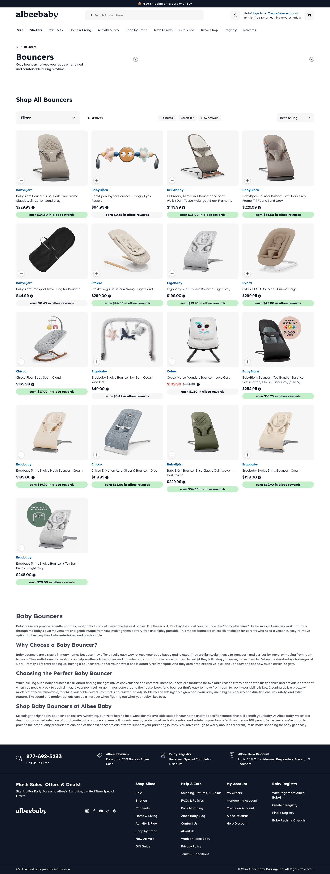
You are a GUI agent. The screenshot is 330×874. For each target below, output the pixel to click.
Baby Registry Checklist (289, 820)
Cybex (247, 283)
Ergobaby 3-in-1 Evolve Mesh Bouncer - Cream (49, 470)
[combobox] (144, 15)
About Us (188, 831)
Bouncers (30, 47)
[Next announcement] (312, 3)
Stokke (96, 283)
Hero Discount (237, 823)
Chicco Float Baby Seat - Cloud (38, 377)
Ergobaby (174, 283)
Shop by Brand (146, 831)
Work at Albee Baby (195, 839)
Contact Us (189, 823)
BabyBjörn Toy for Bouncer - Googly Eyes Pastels (121, 198)
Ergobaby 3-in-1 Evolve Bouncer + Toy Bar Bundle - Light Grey (46, 566)
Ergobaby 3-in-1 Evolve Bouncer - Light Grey (198, 289)
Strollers (142, 800)
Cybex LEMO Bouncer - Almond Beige (269, 289)
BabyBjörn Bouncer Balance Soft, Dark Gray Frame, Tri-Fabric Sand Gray (274, 198)
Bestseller (187, 118)
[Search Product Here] (91, 15)
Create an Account (240, 808)
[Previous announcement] (17, 3)
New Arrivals (209, 118)
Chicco (21, 371)
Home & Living (146, 816)
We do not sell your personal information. (43, 869)
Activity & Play (146, 823)
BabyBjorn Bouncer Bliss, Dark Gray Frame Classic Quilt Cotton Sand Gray (47, 198)
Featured (167, 118)
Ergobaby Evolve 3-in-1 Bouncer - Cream (271, 470)
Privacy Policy (191, 846)
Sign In (257, 13)
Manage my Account (242, 800)
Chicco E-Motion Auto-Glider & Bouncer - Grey (124, 470)
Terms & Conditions (195, 854)
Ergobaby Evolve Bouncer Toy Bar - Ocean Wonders (122, 379)
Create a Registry (284, 805)
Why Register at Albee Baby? (288, 795)
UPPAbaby (175, 190)
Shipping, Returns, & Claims (201, 793)
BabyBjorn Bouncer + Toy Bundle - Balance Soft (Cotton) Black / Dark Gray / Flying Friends (272, 379)
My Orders (234, 793)
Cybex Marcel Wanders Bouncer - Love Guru (198, 377)
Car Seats (143, 808)
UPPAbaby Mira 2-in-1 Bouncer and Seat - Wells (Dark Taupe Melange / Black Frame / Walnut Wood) (198, 198)
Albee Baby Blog (193, 816)
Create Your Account (283, 13)
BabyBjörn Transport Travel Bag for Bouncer (48, 289)
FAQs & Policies (192, 800)
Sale (139, 793)
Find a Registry (283, 813)
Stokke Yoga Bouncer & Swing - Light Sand (122, 289)
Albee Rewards (237, 816)
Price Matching (192, 808)
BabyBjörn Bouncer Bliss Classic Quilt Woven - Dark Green (200, 473)
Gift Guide (143, 846)
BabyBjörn (24, 190)
